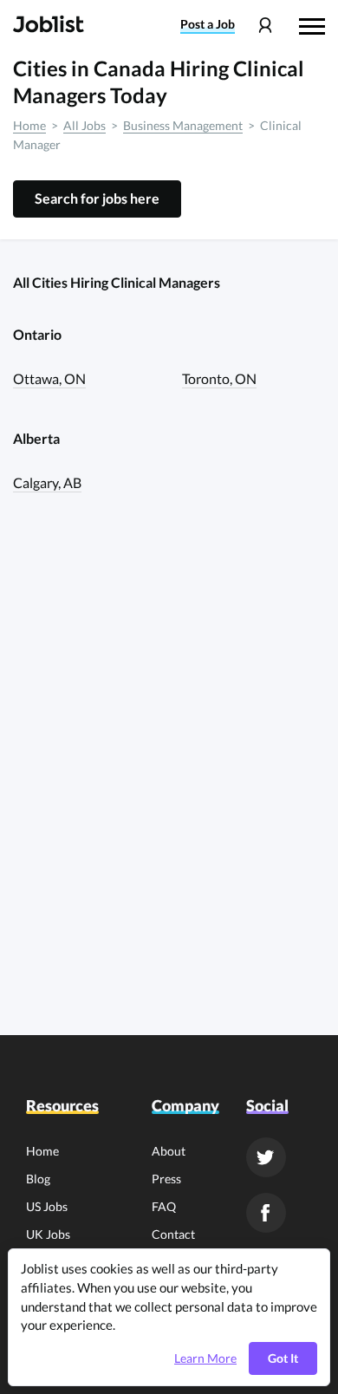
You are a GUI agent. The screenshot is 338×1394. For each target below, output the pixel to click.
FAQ (164, 1206)
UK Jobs (48, 1234)
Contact (173, 1234)
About (168, 1150)
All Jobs (84, 125)
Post (207, 24)
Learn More (205, 1358)
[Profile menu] (265, 25)
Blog (38, 1178)
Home (29, 125)
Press (166, 1178)
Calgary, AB (47, 482)
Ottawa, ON (49, 378)
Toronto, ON (219, 378)
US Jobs (47, 1206)
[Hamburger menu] (312, 24)
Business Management (183, 125)
